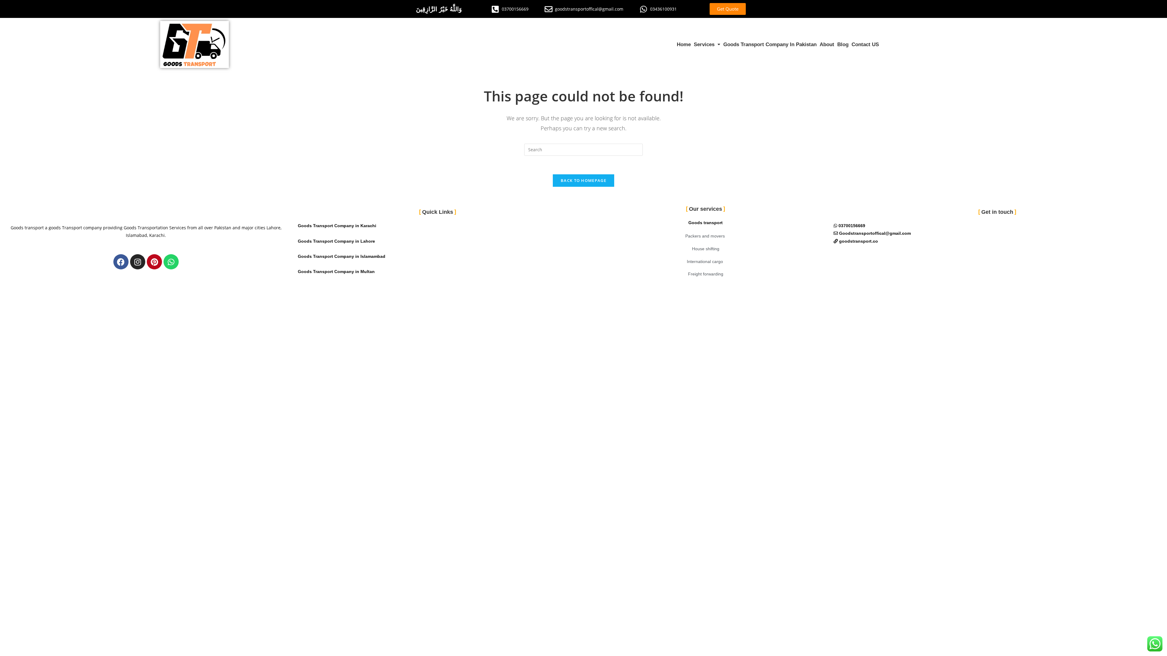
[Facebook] (121, 261)
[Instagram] (137, 261)
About (827, 44)
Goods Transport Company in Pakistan (770, 44)
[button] (707, 44)
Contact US (865, 44)
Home (684, 44)
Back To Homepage (583, 180)
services (704, 44)
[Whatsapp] (171, 261)
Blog (843, 44)
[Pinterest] (154, 261)
